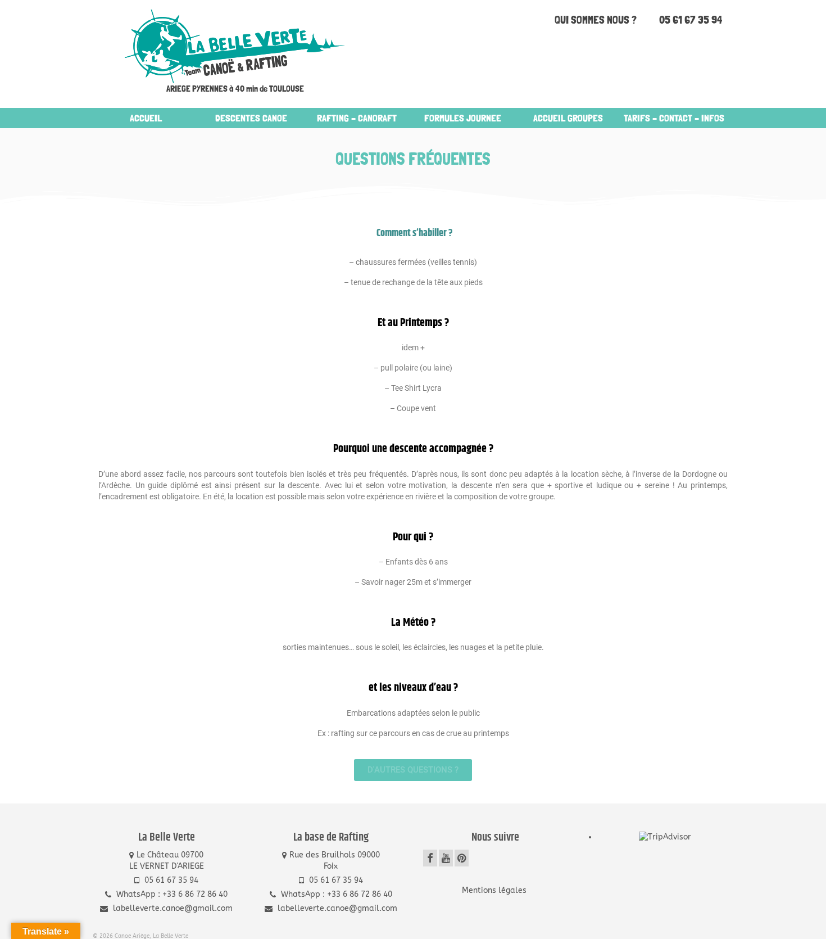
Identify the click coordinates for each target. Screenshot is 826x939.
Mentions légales (495, 890)
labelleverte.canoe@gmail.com (172, 908)
